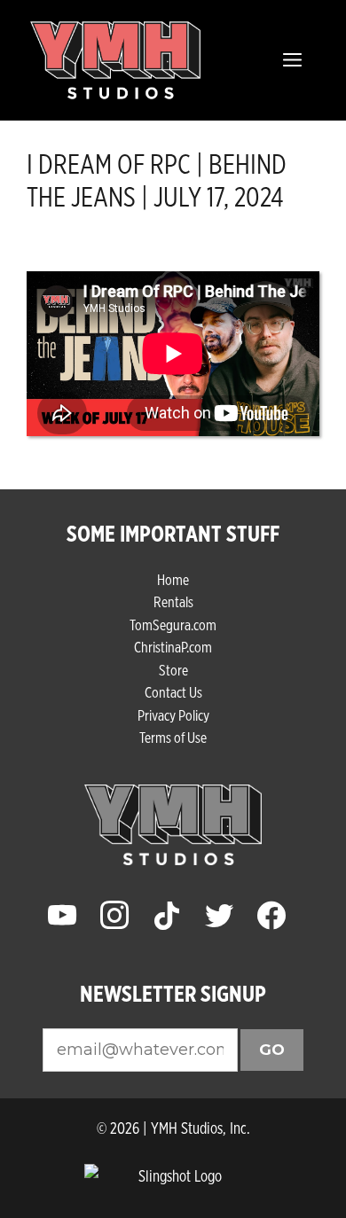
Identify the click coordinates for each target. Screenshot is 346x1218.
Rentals (173, 601)
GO (272, 1049)
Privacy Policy (173, 715)
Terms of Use (173, 737)
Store (173, 670)
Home (173, 579)
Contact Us (173, 692)
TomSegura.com (173, 624)
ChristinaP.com (173, 646)
